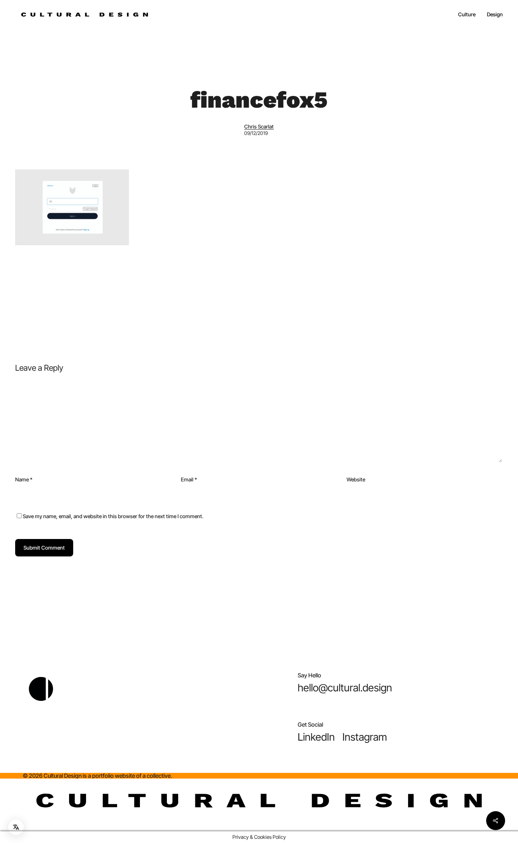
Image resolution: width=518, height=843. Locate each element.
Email (189, 479)
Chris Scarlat (259, 127)
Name (24, 479)
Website (356, 479)
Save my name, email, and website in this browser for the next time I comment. (113, 516)
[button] (345, 688)
